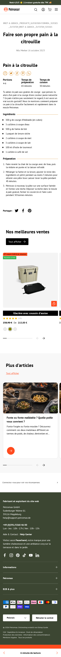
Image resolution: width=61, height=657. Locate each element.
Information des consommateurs (36, 635)
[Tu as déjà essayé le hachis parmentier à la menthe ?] (57, 653)
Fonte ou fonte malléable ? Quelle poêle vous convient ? (30, 419)
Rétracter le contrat (44, 618)
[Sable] (5, 329)
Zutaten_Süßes (44, 27)
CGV (4, 632)
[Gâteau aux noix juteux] (4, 653)
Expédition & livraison (16, 632)
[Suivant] (43, 338)
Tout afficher (14, 241)
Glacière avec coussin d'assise (30, 313)
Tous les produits (25, 637)
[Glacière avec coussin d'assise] (30, 280)
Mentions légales (10, 637)
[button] (49, 9)
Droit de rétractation (34, 632)
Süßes (54, 23)
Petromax (13, 627)
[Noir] (15, 329)
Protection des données (12, 635)
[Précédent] (37, 338)
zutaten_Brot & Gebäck (22, 27)
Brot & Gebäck (11, 23)
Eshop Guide (43, 627)
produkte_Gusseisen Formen (35, 23)
